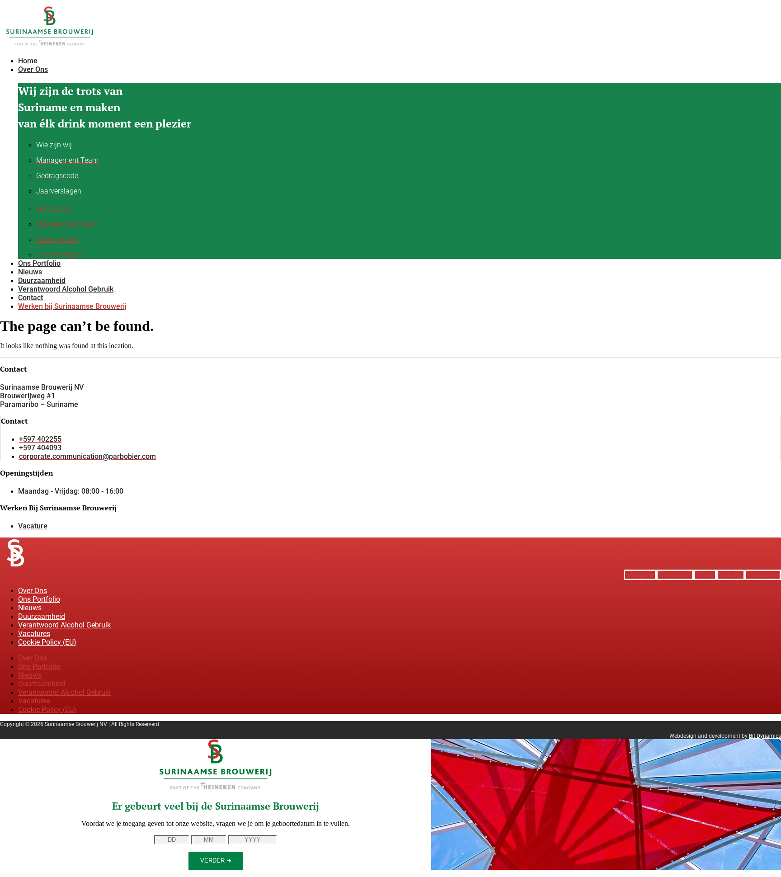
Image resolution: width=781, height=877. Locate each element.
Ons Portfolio (39, 599)
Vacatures (34, 633)
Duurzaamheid (41, 616)
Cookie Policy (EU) (47, 642)
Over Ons (32, 590)
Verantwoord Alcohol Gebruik (64, 625)
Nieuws (30, 608)
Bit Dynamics (765, 736)
